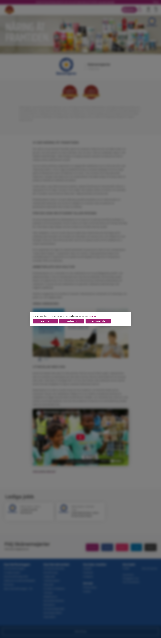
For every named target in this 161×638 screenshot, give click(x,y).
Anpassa (45, 321)
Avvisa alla (72, 321)
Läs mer (92, 316)
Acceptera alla (98, 321)
